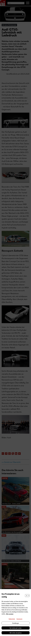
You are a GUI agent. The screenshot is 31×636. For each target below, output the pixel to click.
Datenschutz (12, 619)
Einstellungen (15, 623)
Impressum (19, 619)
